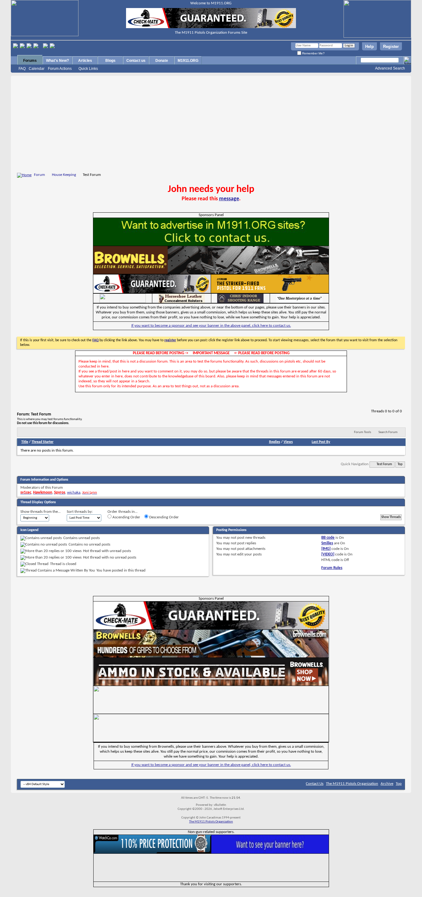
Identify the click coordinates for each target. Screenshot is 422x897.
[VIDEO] (327, 554)
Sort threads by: (80, 512)
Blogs (110, 60)
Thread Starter (42, 442)
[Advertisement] (211, 125)
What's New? (57, 60)
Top (400, 464)
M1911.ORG (188, 60)
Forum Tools (362, 432)
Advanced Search (390, 68)
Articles (85, 60)
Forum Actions (60, 68)
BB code (328, 538)
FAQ (22, 68)
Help (369, 46)
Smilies (327, 543)
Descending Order (163, 517)
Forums (30, 60)
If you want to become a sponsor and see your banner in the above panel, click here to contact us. (211, 326)
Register (391, 46)
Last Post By (321, 442)
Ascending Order (126, 517)
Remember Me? (313, 53)
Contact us (136, 60)
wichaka (73, 493)
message (229, 199)
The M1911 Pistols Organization (352, 784)
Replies (274, 442)
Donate (161, 60)
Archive (387, 784)
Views (288, 442)
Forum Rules (331, 568)
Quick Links (88, 68)
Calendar (36, 68)
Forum (39, 175)
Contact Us (314, 784)
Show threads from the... (40, 512)
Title (24, 442)
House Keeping (64, 175)
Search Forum (388, 432)
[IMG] (326, 549)
